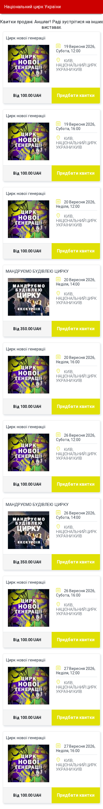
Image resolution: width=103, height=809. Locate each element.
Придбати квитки (75, 95)
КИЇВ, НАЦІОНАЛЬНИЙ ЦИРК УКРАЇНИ (76, 65)
